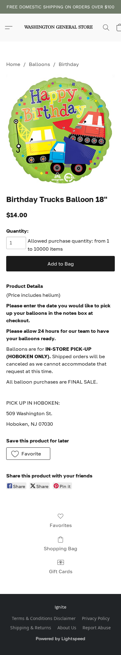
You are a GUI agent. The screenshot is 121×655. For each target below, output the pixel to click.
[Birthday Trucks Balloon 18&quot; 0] (60, 129)
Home (13, 64)
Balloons (39, 64)
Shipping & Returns (30, 628)
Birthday (69, 64)
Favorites (61, 525)
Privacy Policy (96, 618)
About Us (66, 628)
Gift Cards (60, 571)
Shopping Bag (60, 548)
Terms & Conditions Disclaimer (44, 618)
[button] (60, 28)
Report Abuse (97, 628)
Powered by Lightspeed (60, 638)
